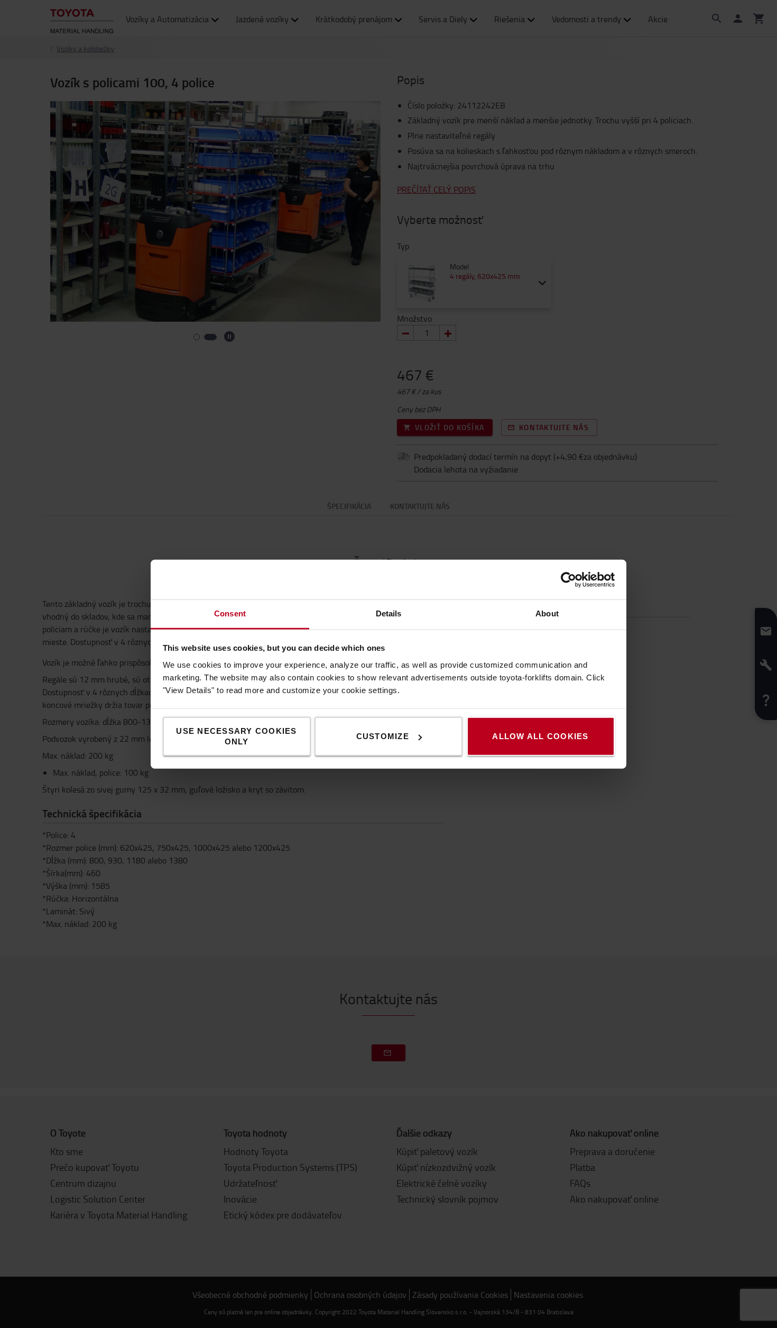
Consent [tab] (230, 613)
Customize (382, 736)
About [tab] (547, 613)
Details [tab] (389, 613)
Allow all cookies (540, 736)
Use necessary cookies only (236, 736)
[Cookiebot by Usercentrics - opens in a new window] (568, 579)
